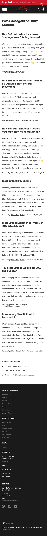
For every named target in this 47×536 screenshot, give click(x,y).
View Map (5, 462)
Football (4, 398)
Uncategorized (24, 305)
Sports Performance (7, 413)
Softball (22, 71)
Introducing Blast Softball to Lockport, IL (18, 315)
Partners (4, 431)
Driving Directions (7, 428)
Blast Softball (15, 71)
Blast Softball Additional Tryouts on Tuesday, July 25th (22, 224)
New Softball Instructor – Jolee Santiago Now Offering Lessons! (21, 36)
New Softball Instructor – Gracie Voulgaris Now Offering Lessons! (21, 130)
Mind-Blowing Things (9, 529)
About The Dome (6, 422)
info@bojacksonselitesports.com (24, 375)
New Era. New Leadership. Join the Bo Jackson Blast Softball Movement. (22, 83)
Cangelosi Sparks (7, 404)
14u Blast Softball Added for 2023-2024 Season (22, 269)
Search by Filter (6, 394)
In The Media (5, 438)
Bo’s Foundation (6, 434)
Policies (4, 447)
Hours (3, 425)
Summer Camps (6, 410)
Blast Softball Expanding (16, 181)
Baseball (4, 401)
